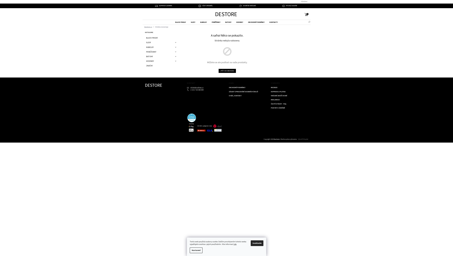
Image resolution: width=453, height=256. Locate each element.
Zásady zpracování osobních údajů (243, 92)
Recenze (274, 88)
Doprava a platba (278, 92)
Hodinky (150, 61)
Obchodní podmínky (237, 88)
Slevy (148, 42)
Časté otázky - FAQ (278, 104)
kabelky (150, 47)
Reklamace (275, 100)
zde (235, 244)
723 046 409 (199, 90)
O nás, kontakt (235, 96)
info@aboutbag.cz (196, 87)
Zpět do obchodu (227, 71)
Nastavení (196, 250)
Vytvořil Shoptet (303, 139)
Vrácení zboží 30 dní (279, 96)
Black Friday (152, 38)
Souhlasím (257, 243)
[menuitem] (180, 22)
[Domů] (148, 27)
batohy (149, 56)
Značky (149, 65)
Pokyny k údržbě (278, 108)
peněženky (151, 52)
